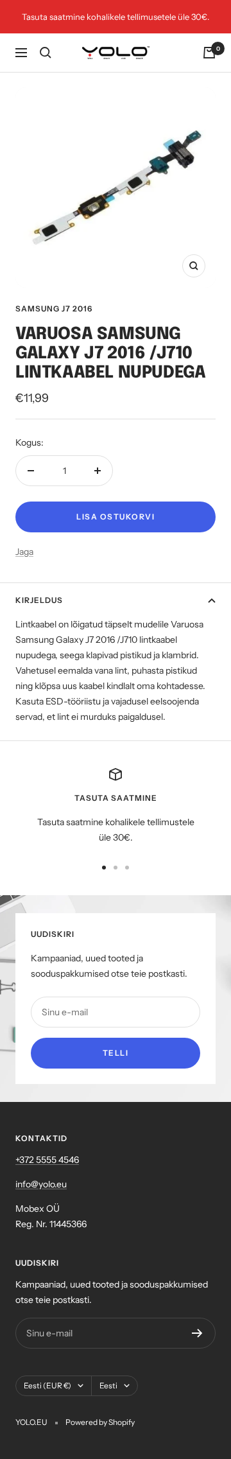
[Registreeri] (197, 1333)
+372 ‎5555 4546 (47, 1160)
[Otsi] (45, 52)
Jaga (24, 551)
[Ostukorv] (209, 52)
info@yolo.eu (41, 1184)
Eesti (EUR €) (47, 1385)
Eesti (108, 1385)
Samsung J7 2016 (53, 308)
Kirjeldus (39, 600)
